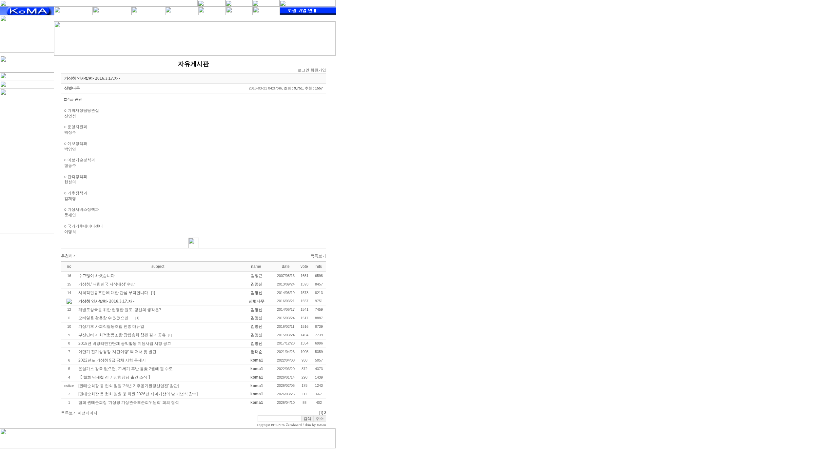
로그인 (303, 70)
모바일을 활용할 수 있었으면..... (105, 318)
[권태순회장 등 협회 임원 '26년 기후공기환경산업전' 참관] (128, 386)
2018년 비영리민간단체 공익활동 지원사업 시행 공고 (124, 343)
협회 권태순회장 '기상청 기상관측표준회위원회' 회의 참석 (128, 402)
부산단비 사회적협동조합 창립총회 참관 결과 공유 (122, 335)
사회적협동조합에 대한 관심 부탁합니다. (113, 292)
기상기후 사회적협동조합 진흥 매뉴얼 (111, 326)
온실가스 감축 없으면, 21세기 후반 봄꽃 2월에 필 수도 (125, 368)
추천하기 (69, 256)
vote (304, 266)
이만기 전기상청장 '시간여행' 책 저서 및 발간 (117, 351)
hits (319, 266)
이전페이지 (87, 413)
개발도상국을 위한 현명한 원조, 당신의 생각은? (119, 309)
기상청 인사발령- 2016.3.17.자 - (106, 301)
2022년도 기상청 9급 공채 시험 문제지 (112, 360)
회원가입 (318, 70)
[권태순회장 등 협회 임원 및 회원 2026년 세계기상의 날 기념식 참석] (138, 394)
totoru (321, 425)
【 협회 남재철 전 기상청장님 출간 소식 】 (115, 377)
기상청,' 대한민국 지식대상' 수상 (106, 284)
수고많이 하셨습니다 (96, 275)
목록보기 (318, 256)
